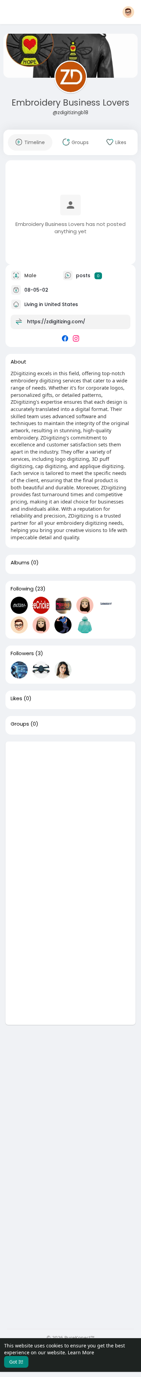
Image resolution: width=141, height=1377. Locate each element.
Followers (22, 653)
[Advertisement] (70, 812)
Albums (20, 562)
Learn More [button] (81, 1352)
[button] (128, 12)
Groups (20, 724)
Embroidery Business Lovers (70, 103)
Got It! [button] (16, 1361)
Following (22, 589)
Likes (16, 698)
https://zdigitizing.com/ (56, 321)
